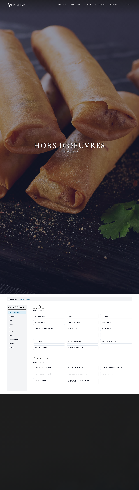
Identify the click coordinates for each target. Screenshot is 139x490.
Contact (128, 4)
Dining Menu (69, 151)
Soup (10, 320)
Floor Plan (100, 4)
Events (61, 4)
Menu (86, 4)
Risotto (11, 331)
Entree (11, 335)
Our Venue (75, 4)
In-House (114, 4)
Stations (11, 347)
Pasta (11, 328)
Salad (11, 324)
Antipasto (12, 316)
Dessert (11, 343)
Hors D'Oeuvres (14, 312)
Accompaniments (14, 339)
